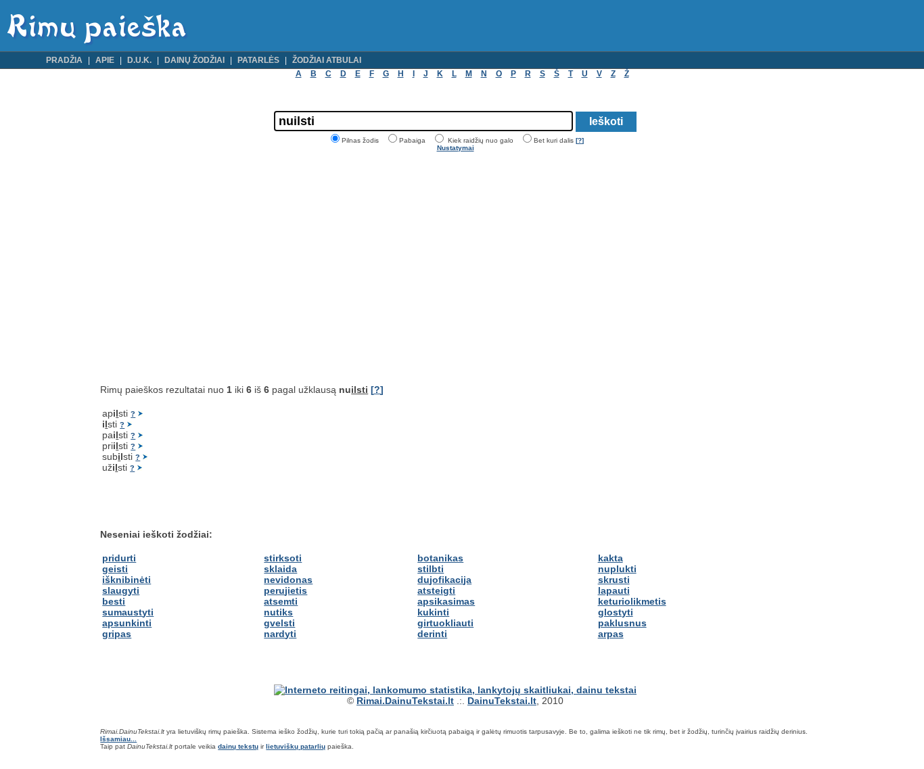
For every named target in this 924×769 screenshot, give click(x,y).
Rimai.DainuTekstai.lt (405, 700)
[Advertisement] (213, 268)
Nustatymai (455, 148)
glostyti (615, 612)
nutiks (278, 612)
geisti (115, 568)
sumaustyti (128, 612)
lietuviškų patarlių (295, 746)
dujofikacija (444, 579)
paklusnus (622, 622)
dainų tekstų (238, 746)
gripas (116, 633)
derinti (432, 633)
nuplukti (617, 568)
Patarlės (258, 60)
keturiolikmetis (632, 601)
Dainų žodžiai (194, 60)
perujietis (285, 590)
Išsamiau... (118, 739)
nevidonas (288, 579)
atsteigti (436, 590)
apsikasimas (446, 601)
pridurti (119, 558)
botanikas (440, 558)
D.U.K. (139, 60)
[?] (580, 140)
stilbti (430, 568)
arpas (611, 633)
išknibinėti (126, 579)
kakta (610, 558)
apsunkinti (127, 622)
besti (113, 601)
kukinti (433, 612)
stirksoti (283, 558)
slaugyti (120, 590)
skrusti (614, 579)
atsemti (281, 601)
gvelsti (279, 622)
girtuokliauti (445, 622)
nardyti (280, 633)
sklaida (280, 568)
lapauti (614, 590)
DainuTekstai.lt (501, 700)
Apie (104, 60)
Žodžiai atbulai (326, 60)
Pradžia (64, 60)
